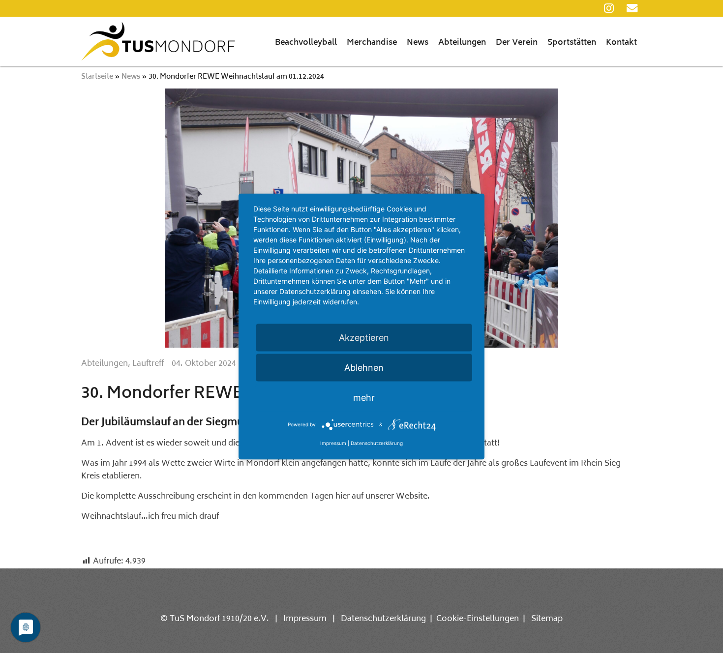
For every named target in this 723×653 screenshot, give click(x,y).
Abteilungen (462, 43)
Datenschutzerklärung (383, 619)
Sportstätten (571, 43)
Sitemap (547, 619)
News (417, 43)
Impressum (305, 619)
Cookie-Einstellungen (477, 619)
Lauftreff (148, 364)
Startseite (97, 77)
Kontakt (621, 43)
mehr (364, 397)
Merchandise (372, 43)
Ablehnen (364, 367)
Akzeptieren (364, 337)
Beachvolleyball (306, 43)
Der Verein (517, 43)
